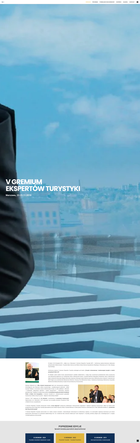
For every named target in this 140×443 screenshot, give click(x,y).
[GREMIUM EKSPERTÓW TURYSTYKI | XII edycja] (3, 2)
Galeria (125, 2)
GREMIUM (88, 2)
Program (95, 2)
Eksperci (118, 2)
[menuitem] (88, 2)
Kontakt (132, 2)
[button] (137, 2)
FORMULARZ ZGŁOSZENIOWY (107, 2)
